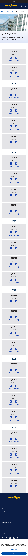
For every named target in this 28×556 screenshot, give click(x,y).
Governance (4, 528)
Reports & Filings (11, 11)
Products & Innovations (7, 514)
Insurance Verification (6, 522)
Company (4, 503)
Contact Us (4, 525)
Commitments (4, 505)
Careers (3, 508)
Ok (14, 553)
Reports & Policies (5, 530)
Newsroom (4, 516)
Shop (25, 6)
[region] (14, 547)
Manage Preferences (14, 549)
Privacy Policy (5, 546)
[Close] (26, 540)
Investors (3, 11)
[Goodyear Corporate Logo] (11, 6)
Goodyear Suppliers (6, 519)
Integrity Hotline (5, 533)
